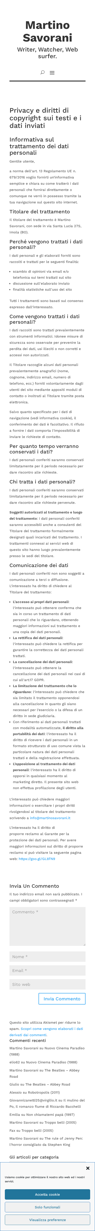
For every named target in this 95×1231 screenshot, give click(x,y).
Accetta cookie (47, 1194)
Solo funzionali (47, 1207)
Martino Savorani (23, 1048)
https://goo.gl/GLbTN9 (37, 859)
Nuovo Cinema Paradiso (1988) (51, 1062)
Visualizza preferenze (47, 1220)
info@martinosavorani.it (50, 818)
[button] (88, 1168)
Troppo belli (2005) (60, 1122)
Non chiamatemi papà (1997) (50, 1115)
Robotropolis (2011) (44, 1092)
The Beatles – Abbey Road (47, 1084)
